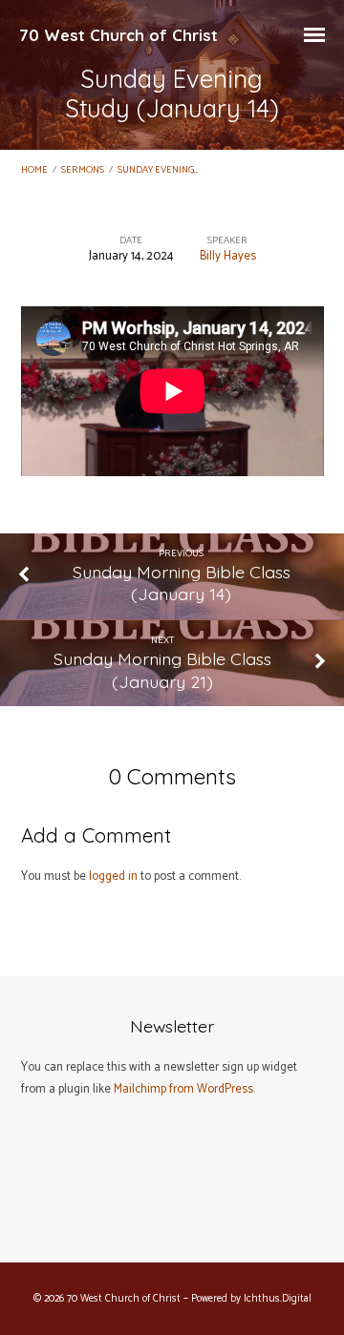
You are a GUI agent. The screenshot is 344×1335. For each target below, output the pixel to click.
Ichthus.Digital (278, 1298)
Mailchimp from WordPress (183, 1089)
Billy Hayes (228, 256)
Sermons (82, 170)
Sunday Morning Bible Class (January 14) (181, 582)
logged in (113, 876)
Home (34, 170)
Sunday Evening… (158, 170)
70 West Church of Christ (118, 35)
